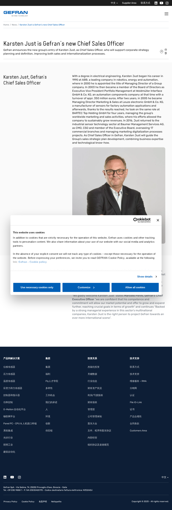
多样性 (49, 388)
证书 (132, 409)
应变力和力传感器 (12, 388)
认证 (132, 395)
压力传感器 (9, 374)
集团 (48, 367)
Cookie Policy (28, 501)
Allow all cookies (135, 287)
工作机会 (50, 395)
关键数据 (92, 374)
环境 (48, 416)
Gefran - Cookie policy (32, 261)
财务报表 (92, 402)
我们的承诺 (51, 402)
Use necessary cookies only (37, 287)
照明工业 (8, 444)
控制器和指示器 (11, 395)
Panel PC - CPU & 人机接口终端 (20, 423)
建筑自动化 (9, 451)
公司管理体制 (95, 416)
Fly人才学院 (52, 381)
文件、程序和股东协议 (99, 430)
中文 (113, 3)
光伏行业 (8, 437)
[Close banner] (158, 220)
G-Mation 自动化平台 (14, 409)
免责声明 (43, 501)
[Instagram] (166, 3)
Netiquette (56, 501)
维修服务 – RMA (138, 381)
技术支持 (134, 374)
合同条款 (134, 423)
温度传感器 (9, 381)
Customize (84, 287)
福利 (48, 374)
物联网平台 (9, 416)
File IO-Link (136, 402)
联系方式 (145, 3)
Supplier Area (129, 3)
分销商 (133, 388)
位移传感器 (9, 367)
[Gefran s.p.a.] (15, 14)
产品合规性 (136, 416)
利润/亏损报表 (95, 395)
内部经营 (92, 437)
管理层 (91, 409)
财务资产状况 (95, 388)
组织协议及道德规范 (98, 444)
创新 (48, 423)
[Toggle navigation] (167, 14)
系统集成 (8, 430)
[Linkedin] (155, 3)
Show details (145, 276)
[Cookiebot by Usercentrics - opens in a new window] (135, 220)
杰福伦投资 (93, 367)
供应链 (49, 430)
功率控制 (8, 402)
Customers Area (138, 430)
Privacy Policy (10, 501)
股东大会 (92, 423)
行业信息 (92, 381)
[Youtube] (160, 3)
